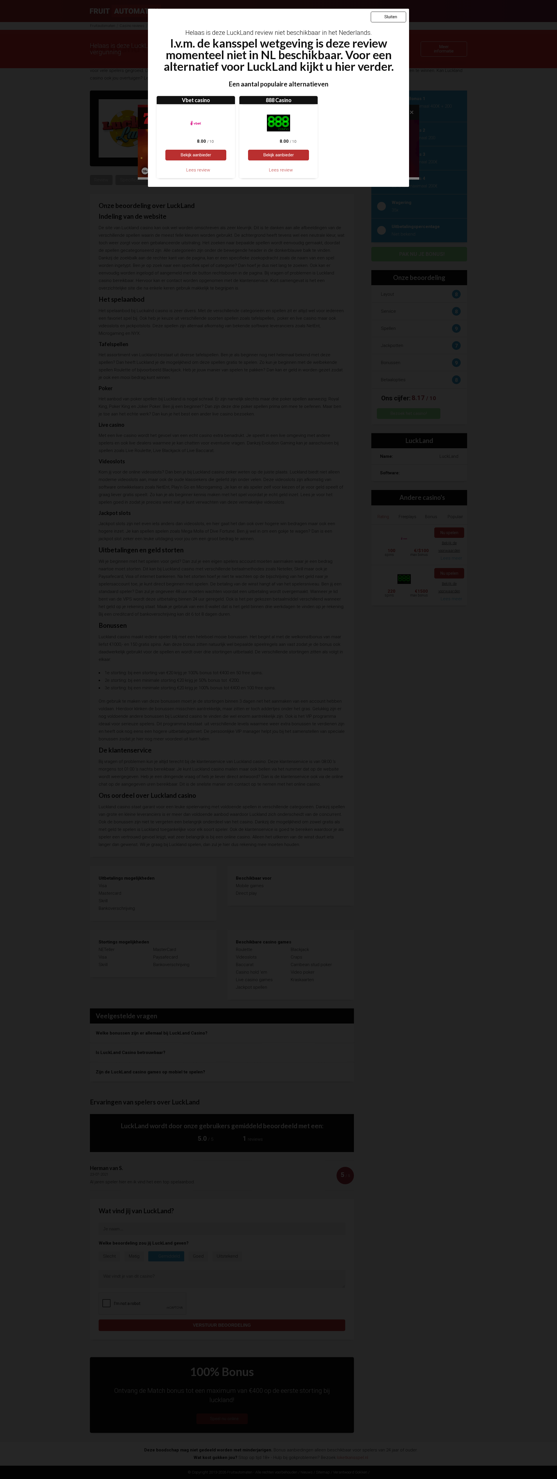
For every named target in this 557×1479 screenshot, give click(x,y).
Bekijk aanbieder (196, 155)
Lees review (197, 170)
